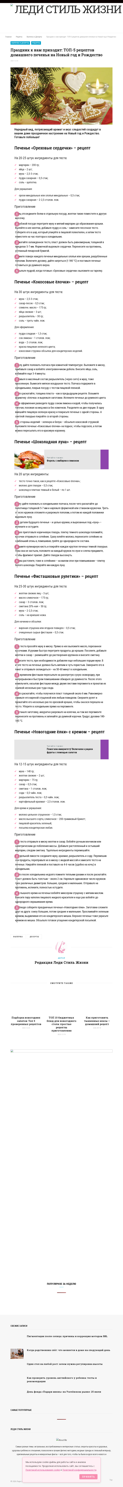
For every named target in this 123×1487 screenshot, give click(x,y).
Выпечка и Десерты (20, 43)
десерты (34, 936)
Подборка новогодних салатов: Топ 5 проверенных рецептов (26, 1021)
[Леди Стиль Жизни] (66, 18)
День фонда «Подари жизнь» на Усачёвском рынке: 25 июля (64, 1391)
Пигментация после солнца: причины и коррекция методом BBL (67, 1336)
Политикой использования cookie (43, 1469)
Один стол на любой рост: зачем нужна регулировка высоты (65, 1363)
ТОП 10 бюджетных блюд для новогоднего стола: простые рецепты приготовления (61, 1024)
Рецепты (36, 43)
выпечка (18, 936)
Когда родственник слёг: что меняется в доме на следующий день (68, 1350)
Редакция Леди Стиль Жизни (61, 962)
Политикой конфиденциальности (79, 1469)
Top (110, 1480)
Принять (88, 1476)
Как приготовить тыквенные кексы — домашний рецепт (97, 1021)
